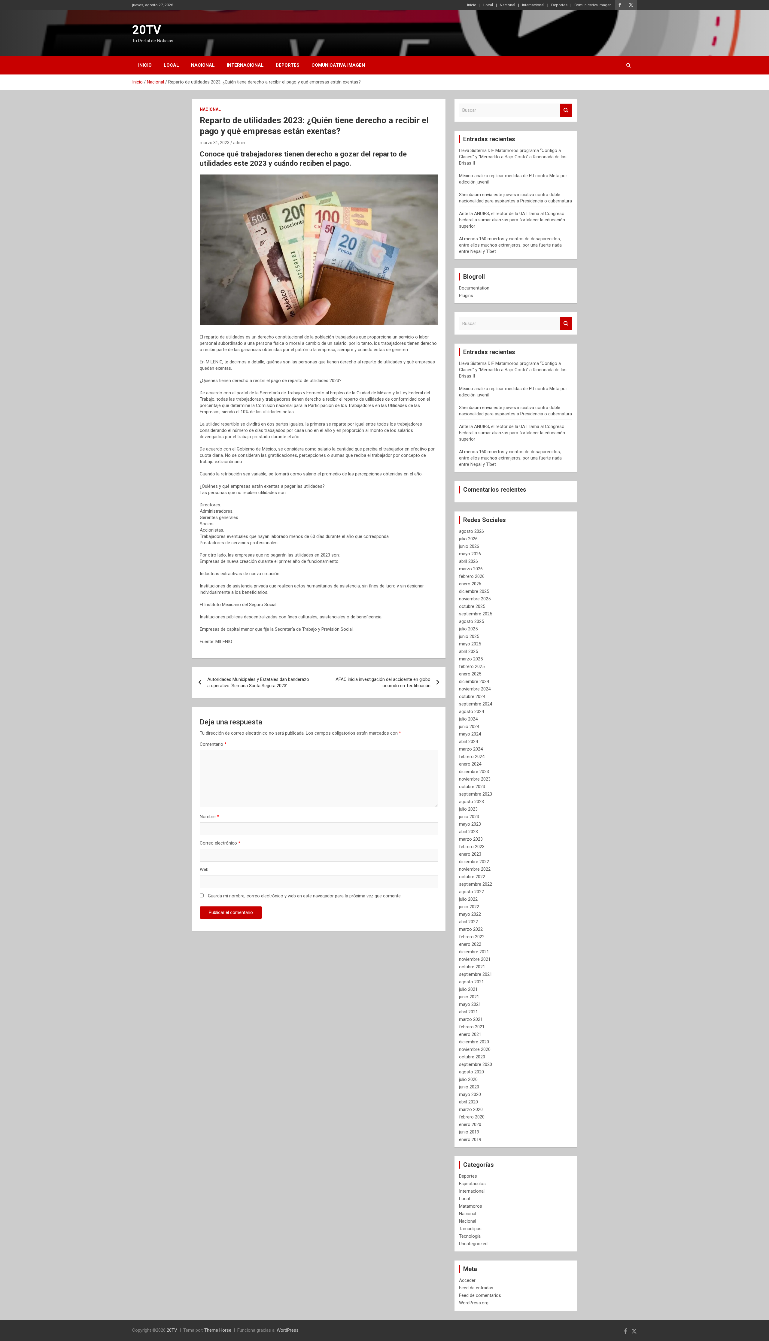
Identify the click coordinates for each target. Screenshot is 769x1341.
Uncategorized (473, 1243)
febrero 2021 (472, 1027)
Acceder (467, 1280)
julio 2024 (468, 719)
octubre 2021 (472, 966)
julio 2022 (468, 899)
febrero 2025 (472, 666)
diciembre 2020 (474, 1042)
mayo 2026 (470, 554)
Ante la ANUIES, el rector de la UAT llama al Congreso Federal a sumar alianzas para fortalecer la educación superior (512, 220)
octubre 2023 (472, 786)
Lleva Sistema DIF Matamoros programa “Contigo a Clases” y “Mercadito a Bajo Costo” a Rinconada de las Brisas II (513, 157)
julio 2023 (468, 809)
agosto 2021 (471, 982)
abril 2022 (468, 921)
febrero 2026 (472, 576)
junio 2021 (469, 997)
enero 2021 (470, 1034)
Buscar (566, 110)
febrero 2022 (472, 936)
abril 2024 (468, 741)
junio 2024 (469, 726)
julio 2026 (468, 539)
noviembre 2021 (475, 959)
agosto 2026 (471, 531)
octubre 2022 (472, 876)
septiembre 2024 (475, 704)
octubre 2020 (472, 1057)
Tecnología (470, 1236)
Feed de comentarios (480, 1295)
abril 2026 (468, 561)
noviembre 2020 (475, 1049)
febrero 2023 (472, 846)
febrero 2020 (472, 1117)
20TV (146, 30)
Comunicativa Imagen (593, 5)
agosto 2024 (471, 711)
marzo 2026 (471, 569)
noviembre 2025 (475, 599)
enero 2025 (470, 674)
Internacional (533, 5)
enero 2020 (470, 1124)
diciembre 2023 (474, 771)
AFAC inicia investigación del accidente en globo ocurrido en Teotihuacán (383, 682)
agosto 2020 (471, 1072)
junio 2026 (469, 546)
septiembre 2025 (475, 614)
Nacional (507, 5)
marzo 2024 (471, 749)
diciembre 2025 (474, 591)
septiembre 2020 (475, 1064)
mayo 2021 (470, 1004)
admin (239, 142)
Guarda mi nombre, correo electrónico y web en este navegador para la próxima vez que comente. (305, 896)
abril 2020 (468, 1102)
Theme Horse (217, 1330)
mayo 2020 (470, 1094)
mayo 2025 (470, 644)
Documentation (474, 288)
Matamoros (470, 1206)
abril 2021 (468, 1012)
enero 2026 (470, 584)
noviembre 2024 (475, 689)
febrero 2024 (472, 756)
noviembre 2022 (475, 869)
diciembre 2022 (474, 861)
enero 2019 (470, 1139)
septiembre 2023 (475, 794)
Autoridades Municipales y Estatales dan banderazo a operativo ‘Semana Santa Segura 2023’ (258, 682)
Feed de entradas (476, 1288)
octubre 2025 (472, 606)
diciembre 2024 (474, 681)
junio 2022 (469, 906)
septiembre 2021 (475, 974)
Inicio (471, 5)
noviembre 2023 (475, 779)
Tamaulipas (470, 1228)
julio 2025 (468, 629)
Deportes (559, 5)
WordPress (288, 1330)
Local (488, 5)
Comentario (213, 744)
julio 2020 (468, 1079)
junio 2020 (469, 1087)
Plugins (466, 295)
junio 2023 (469, 816)
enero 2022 (470, 944)
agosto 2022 (471, 891)
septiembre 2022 (475, 884)
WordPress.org (473, 1303)
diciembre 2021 (474, 951)
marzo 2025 (471, 659)
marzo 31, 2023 (214, 142)
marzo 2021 (471, 1019)
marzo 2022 (471, 929)
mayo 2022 (470, 914)
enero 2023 (470, 854)
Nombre (209, 816)
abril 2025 (468, 651)
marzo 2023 (471, 839)
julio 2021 (468, 989)
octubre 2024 (472, 696)
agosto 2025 (471, 621)
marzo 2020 (471, 1109)
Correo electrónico (220, 843)
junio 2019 (469, 1132)
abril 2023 (468, 831)
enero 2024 (470, 764)
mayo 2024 (470, 734)
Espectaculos (472, 1183)
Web (204, 869)
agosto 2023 (471, 801)
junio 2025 (469, 636)
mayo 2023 (470, 824)
